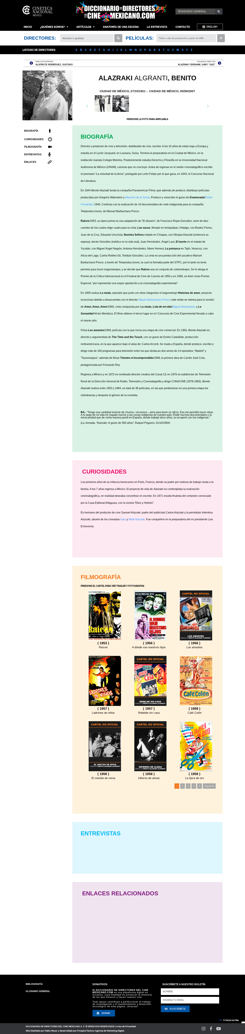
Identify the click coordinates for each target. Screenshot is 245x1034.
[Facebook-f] (211, 1028)
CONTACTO (183, 26)
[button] (147, 112)
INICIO (28, 26)
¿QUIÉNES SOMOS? (52, 26)
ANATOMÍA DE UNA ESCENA (121, 26)
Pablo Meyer (51, 1031)
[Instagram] (203, 1028)
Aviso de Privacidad (126, 1026)
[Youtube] (218, 1028)
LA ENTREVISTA (157, 26)
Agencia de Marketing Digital (109, 1031)
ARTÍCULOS (83, 26)
